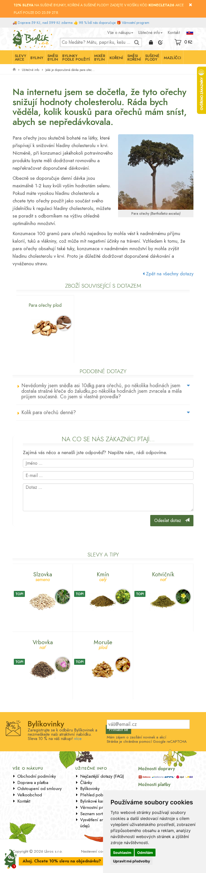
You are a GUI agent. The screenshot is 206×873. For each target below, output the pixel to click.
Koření (116, 58)
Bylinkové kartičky (95, 801)
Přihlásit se (118, 729)
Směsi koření (134, 57)
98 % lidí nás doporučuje (97, 22)
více (78, 738)
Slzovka (42, 576)
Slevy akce (20, 57)
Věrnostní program (135, 22)
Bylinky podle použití (76, 57)
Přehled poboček (96, 795)
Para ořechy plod (45, 305)
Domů (17, 31)
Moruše (103, 644)
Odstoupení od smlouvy (39, 788)
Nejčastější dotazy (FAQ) (102, 776)
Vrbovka (43, 644)
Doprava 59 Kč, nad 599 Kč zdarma (45, 22)
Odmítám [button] (145, 852)
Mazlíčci (172, 58)
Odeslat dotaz (169, 520)
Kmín (103, 576)
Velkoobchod (29, 795)
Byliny (36, 58)
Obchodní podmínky (36, 776)
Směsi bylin (52, 57)
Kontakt (174, 32)
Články (86, 782)
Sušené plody (152, 57)
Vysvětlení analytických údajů (100, 823)
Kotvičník (163, 576)
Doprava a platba (32, 782)
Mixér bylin (99, 57)
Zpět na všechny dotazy (168, 273)
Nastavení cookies (96, 851)
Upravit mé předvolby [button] (131, 861)
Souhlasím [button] (122, 852)
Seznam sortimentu (97, 814)
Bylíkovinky (89, 788)
